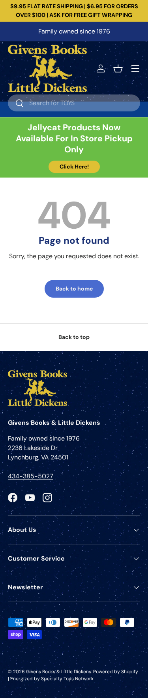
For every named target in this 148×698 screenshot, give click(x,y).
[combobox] (74, 102)
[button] (118, 68)
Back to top (74, 337)
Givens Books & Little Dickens (58, 671)
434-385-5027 (30, 476)
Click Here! (74, 166)
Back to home (74, 288)
